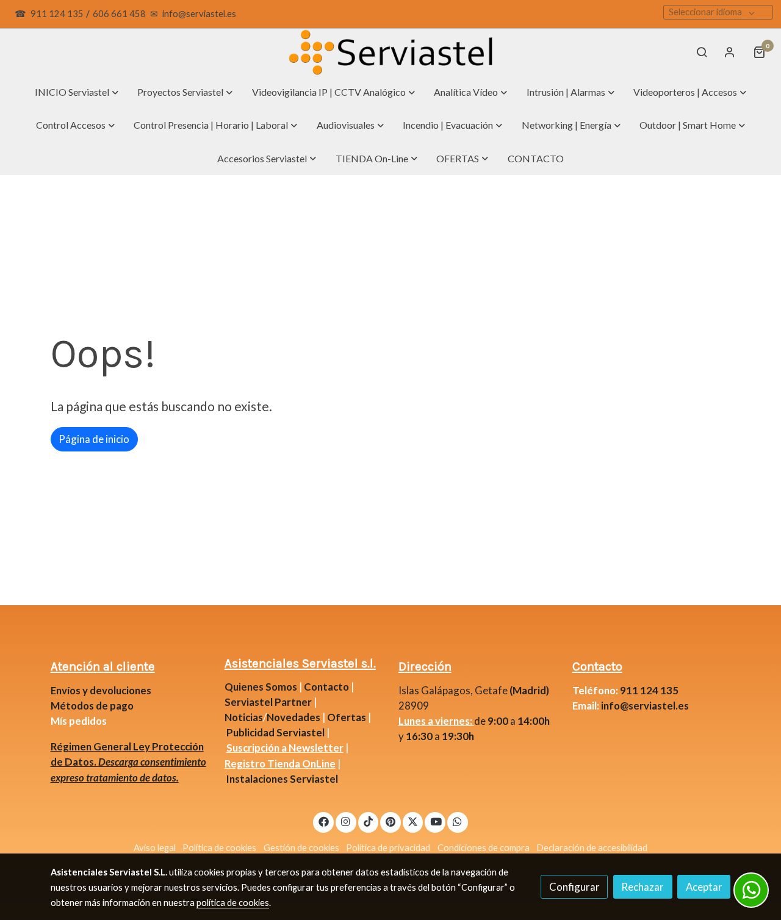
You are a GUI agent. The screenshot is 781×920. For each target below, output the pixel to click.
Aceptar (704, 886)
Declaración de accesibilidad (591, 848)
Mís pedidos (79, 720)
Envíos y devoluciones (101, 690)
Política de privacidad (388, 848)
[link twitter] (413, 821)
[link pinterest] (391, 821)
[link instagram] (346, 821)
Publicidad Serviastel (275, 732)
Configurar (574, 886)
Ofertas (346, 717)
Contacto (326, 686)
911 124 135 (57, 14)
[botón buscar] (701, 52)
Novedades (294, 717)
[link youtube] (436, 821)
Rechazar (642, 886)
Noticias (244, 717)
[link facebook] (323, 821)
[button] (77, 92)
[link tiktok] (368, 821)
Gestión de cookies (301, 848)
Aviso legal (155, 848)
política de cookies (232, 902)
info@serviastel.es (199, 14)
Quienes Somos (261, 686)
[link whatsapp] (457, 821)
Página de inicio (94, 439)
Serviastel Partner (268, 701)
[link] (390, 52)
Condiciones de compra (483, 848)
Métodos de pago (92, 705)
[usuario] (730, 52)
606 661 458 (119, 14)
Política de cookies (219, 848)
